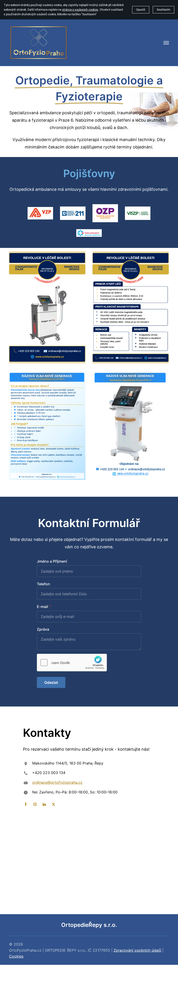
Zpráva (43, 629)
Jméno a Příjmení (52, 561)
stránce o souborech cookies (80, 9)
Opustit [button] (140, 9)
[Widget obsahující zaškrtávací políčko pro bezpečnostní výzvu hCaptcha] (72, 662)
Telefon (43, 584)
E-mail (42, 606)
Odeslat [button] (51, 682)
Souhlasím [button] (163, 9)
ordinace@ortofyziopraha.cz (57, 782)
